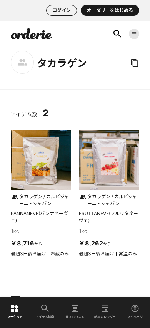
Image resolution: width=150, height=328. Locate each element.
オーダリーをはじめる (110, 10)
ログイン (61, 10)
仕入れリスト (75, 317)
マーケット (15, 317)
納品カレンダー (105, 317)
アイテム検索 (45, 317)
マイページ (135, 317)
